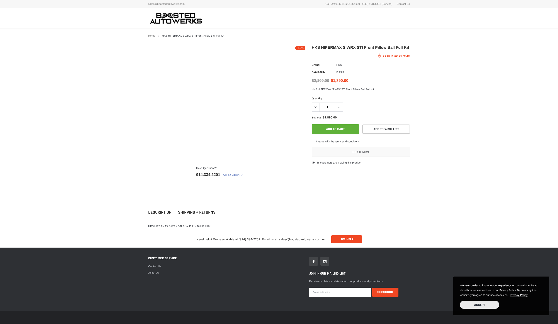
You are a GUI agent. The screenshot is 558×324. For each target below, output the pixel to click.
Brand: (316, 64)
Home (151, 35)
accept (479, 305)
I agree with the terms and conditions (338, 141)
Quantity (317, 98)
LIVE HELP (346, 239)
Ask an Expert (231, 174)
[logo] (175, 18)
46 (318, 162)
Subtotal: (317, 117)
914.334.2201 (208, 174)
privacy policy (519, 295)
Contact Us (403, 4)
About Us (153, 272)
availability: (319, 71)
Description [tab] (160, 212)
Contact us (154, 266)
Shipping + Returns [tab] (197, 212)
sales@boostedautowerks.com (166, 4)
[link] (313, 261)
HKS (339, 64)
